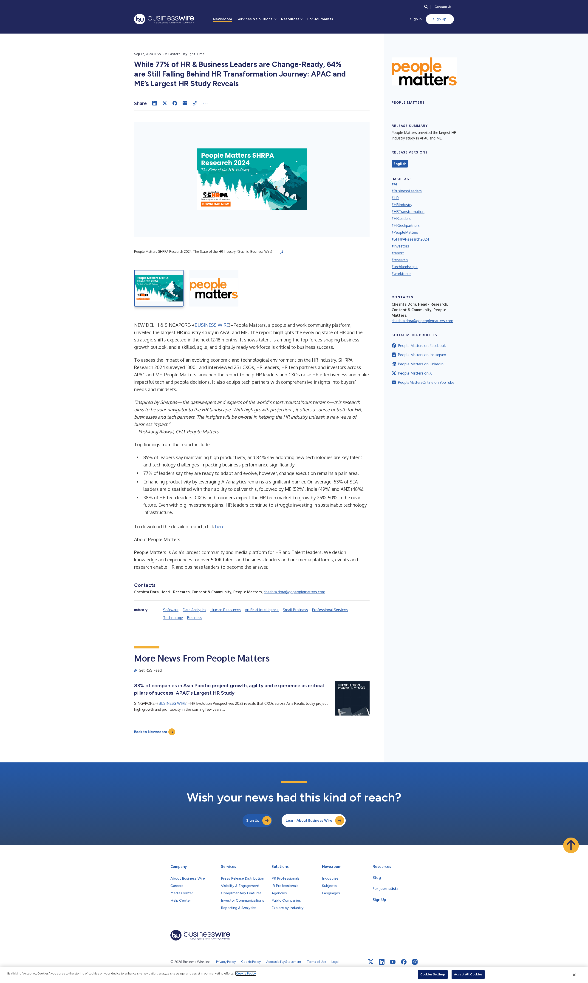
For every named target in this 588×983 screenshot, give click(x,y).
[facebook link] (404, 962)
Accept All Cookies (468, 974)
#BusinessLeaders (407, 191)
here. (220, 526)
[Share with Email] (185, 103)
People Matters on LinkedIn (421, 364)
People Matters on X (415, 373)
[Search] (426, 7)
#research (400, 260)
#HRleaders (401, 218)
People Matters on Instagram (422, 354)
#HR (395, 198)
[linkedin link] (381, 962)
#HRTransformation (408, 211)
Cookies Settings (432, 974)
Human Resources (225, 610)
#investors (400, 246)
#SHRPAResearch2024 (410, 239)
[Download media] (282, 252)
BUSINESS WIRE (212, 325)
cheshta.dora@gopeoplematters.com (294, 592)
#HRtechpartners (406, 225)
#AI (394, 184)
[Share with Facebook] (174, 103)
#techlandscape (405, 266)
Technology (173, 617)
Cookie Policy (246, 973)
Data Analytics (194, 610)
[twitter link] (370, 961)
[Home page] (164, 19)
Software (170, 610)
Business (194, 617)
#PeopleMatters (405, 232)
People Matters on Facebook (422, 345)
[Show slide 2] (213, 288)
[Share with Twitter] (164, 103)
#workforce (401, 273)
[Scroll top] (571, 845)
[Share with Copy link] (195, 103)
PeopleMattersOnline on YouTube (426, 382)
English (399, 164)
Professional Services (330, 610)
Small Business (295, 610)
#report (398, 253)
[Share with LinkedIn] (154, 103)
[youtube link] (393, 962)
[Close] (574, 975)
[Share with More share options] (205, 103)
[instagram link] (415, 962)
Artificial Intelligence (262, 610)
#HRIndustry (402, 204)
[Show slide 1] (159, 288)
